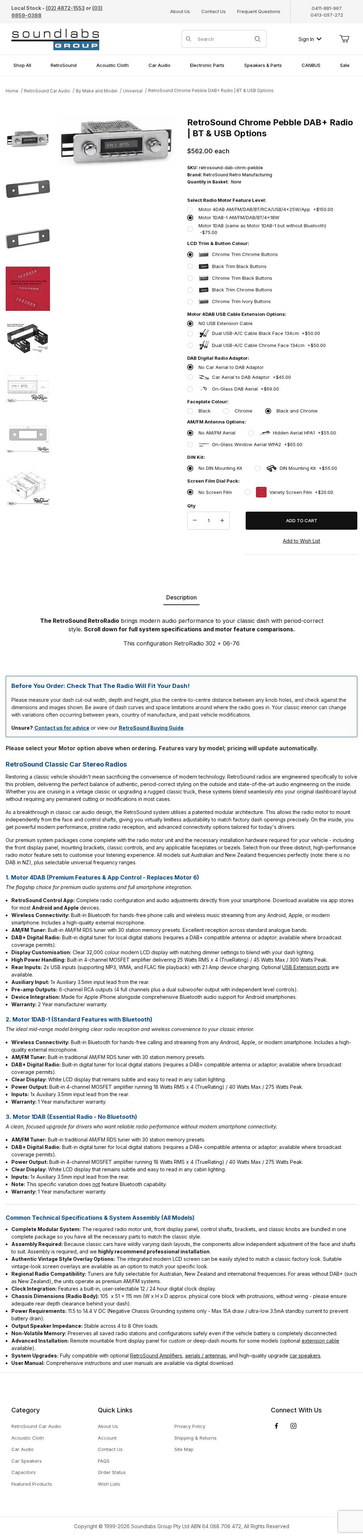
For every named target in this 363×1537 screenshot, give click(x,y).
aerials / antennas (205, 1356)
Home (12, 90)
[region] (28, 342)
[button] (28, 139)
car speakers (305, 1356)
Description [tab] (181, 597)
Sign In (306, 39)
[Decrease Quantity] (195, 521)
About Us (180, 11)
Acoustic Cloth (27, 1438)
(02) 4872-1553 (65, 8)
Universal (133, 90)
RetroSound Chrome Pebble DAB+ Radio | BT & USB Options (211, 90)
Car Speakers (26, 1461)
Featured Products (31, 1484)
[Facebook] (276, 1425)
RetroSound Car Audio (47, 90)
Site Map (184, 1449)
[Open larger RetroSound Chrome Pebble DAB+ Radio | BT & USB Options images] (116, 142)
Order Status (112, 1472)
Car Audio (22, 1449)
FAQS (104, 1461)
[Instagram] (293, 1425)
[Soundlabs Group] (55, 38)
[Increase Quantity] (222, 521)
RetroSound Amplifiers (156, 1356)
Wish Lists (109, 1484)
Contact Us (213, 11)
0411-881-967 (327, 8)
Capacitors (23, 1472)
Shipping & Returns (195, 1438)
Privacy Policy (189, 1426)
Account (107, 1438)
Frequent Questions (258, 11)
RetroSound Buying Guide (151, 728)
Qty (191, 505)
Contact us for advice (61, 728)
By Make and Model (96, 90)
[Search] (257, 38)
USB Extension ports (306, 967)
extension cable (320, 1341)
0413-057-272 (327, 15)
